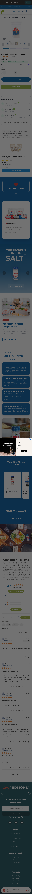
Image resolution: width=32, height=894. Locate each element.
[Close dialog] (30, 439)
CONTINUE (24, 451)
